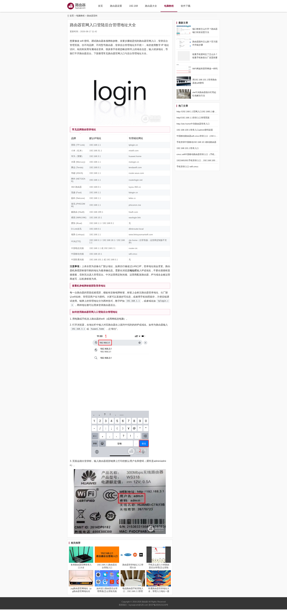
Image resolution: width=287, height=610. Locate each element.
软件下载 (185, 6)
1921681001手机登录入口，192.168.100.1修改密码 (201, 160)
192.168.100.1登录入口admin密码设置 (195, 130)
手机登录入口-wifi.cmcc (187, 166)
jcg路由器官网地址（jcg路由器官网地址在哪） (81, 591)
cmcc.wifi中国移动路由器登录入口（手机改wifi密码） (201, 154)
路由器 (145, 602)
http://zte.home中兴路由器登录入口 (193, 124)
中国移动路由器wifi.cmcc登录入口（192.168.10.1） (201, 136)
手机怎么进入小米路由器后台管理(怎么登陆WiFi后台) (158, 567)
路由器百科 (92, 15)
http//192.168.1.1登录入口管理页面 (193, 117)
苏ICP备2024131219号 (158, 605)
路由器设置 (116, 6)
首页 (100, 6)
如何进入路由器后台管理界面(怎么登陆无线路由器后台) (107, 591)
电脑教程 (169, 6)
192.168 (133, 6)
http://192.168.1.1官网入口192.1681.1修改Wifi (198, 111)
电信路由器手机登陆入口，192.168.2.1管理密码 (132, 591)
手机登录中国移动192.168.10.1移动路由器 (196, 142)
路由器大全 (151, 6)
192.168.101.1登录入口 (188, 148)
